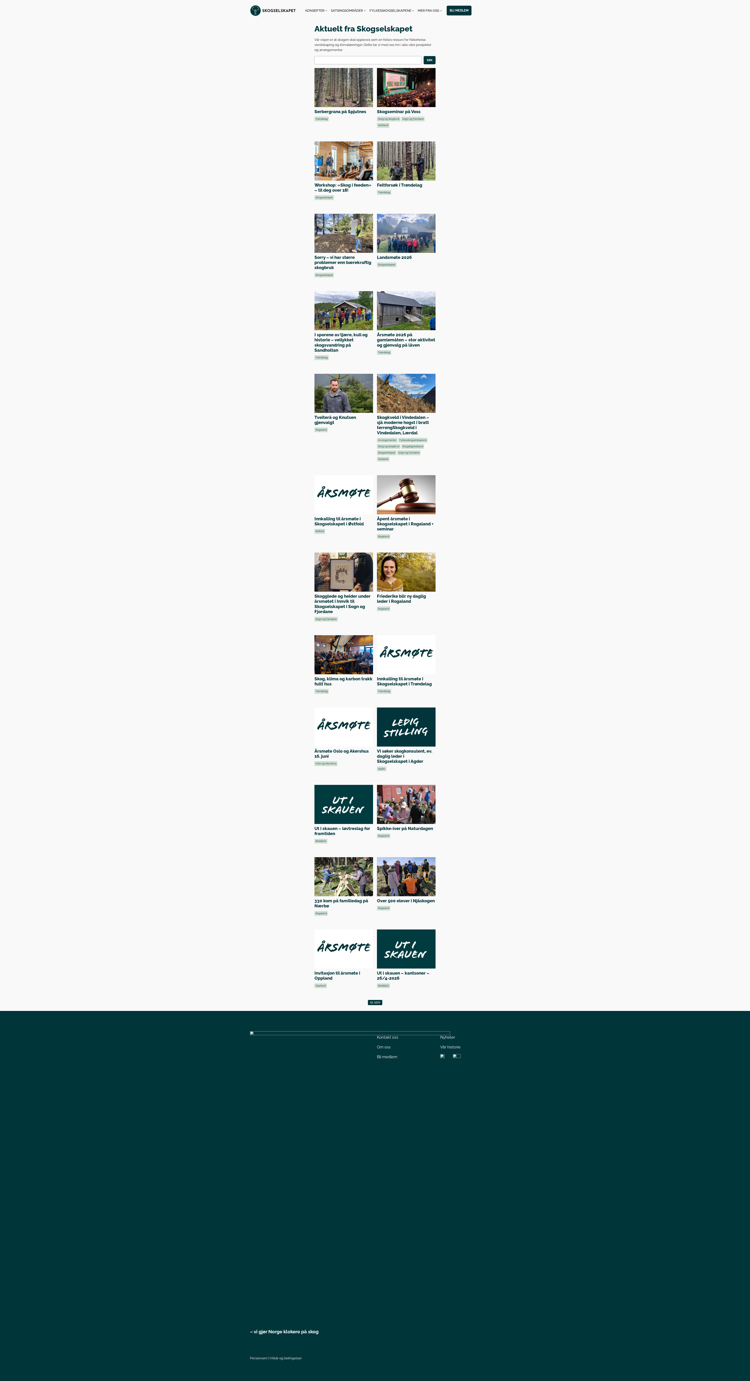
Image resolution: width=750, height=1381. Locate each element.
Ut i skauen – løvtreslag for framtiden (343, 804)
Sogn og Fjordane (413, 118)
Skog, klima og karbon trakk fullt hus (343, 654)
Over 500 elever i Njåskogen (406, 876)
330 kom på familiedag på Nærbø (343, 876)
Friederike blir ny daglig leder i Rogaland (406, 571)
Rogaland (321, 429)
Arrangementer (387, 440)
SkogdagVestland (412, 446)
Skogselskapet (324, 197)
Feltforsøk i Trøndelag (406, 160)
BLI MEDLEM (459, 10)
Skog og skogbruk (388, 118)
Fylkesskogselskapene (413, 440)
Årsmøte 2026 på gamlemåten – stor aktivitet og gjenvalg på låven (406, 310)
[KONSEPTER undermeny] (326, 11)
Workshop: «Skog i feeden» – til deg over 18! (343, 160)
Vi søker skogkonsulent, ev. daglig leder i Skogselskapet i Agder (406, 726)
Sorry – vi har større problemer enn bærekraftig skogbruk (343, 233)
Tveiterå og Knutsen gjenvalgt (343, 393)
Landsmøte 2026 (406, 233)
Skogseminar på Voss (406, 87)
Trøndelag (321, 118)
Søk (429, 60)
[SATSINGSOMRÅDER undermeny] (365, 11)
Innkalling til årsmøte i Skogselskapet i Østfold (343, 494)
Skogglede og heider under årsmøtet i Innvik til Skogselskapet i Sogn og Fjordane (343, 571)
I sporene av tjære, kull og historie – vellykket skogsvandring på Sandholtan (343, 310)
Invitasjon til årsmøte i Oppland (343, 948)
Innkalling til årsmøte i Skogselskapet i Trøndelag (406, 654)
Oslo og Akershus (325, 763)
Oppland (320, 985)
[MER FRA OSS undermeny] (441, 11)
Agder (381, 768)
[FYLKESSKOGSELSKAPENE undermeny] (413, 11)
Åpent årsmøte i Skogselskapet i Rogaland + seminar (406, 494)
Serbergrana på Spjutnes (343, 87)
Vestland (383, 125)
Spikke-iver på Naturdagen (406, 804)
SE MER (375, 1002)
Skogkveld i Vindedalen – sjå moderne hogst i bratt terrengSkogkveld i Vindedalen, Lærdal (406, 393)
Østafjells (320, 841)
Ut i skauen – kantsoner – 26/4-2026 (406, 948)
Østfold (319, 531)
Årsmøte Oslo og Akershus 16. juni (343, 726)
